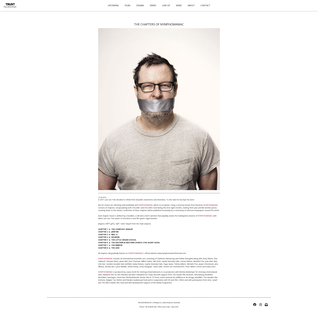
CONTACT (205, 5)
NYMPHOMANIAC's (136, 253)
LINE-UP (166, 5)
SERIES (153, 5)
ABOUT (191, 5)
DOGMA (140, 5)
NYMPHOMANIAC (145, 205)
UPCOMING (113, 5)
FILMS (127, 5)
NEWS (179, 5)
